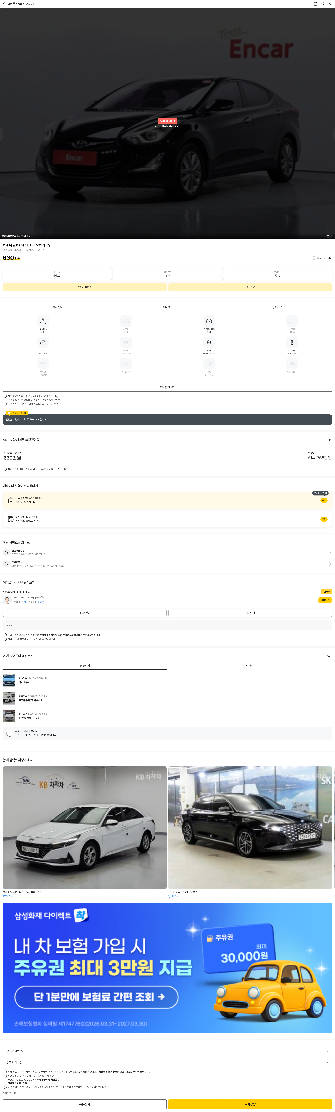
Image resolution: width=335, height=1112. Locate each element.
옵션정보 (58, 307)
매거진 (250, 665)
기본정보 (167, 307)
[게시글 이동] (167, 680)
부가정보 (277, 307)
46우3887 (20, 4)
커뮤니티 (85, 665)
